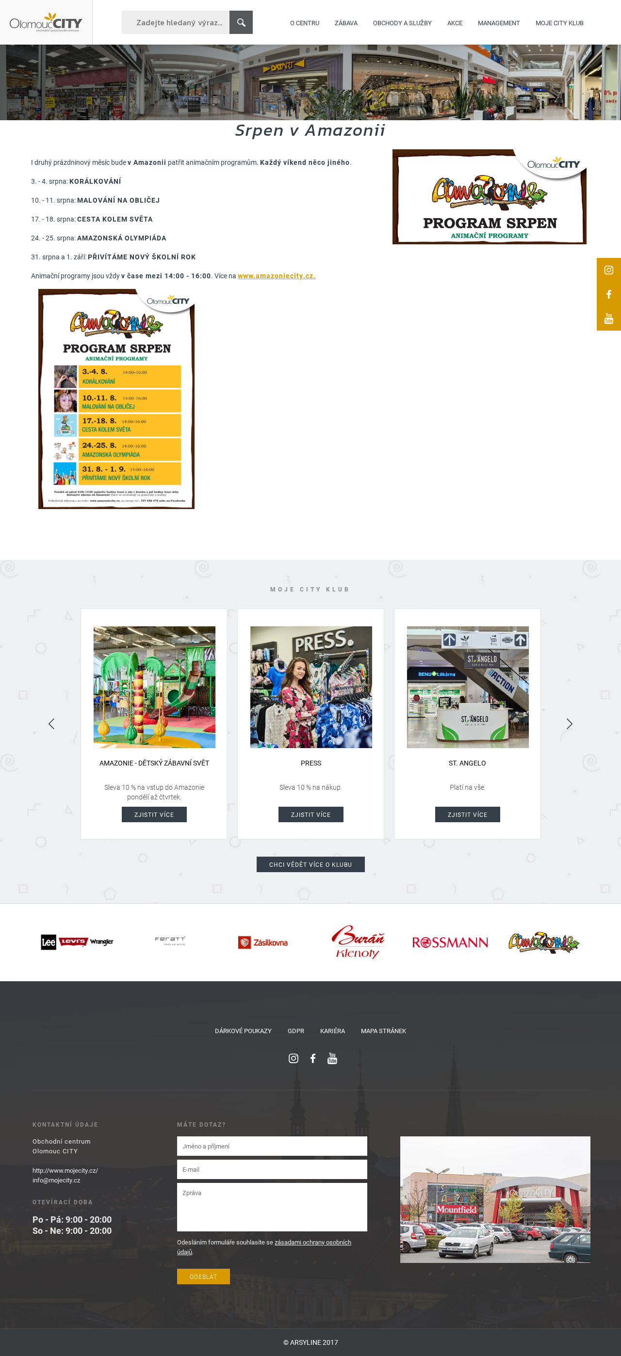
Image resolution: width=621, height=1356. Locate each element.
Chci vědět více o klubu (310, 864)
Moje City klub (560, 22)
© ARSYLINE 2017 (310, 1342)
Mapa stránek (383, 1030)
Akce (454, 22)
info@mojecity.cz (56, 1180)
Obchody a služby (402, 22)
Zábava (346, 22)
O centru (304, 22)
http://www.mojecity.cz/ (65, 1170)
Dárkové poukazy (243, 1030)
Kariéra (332, 1030)
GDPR (296, 1030)
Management (499, 22)
